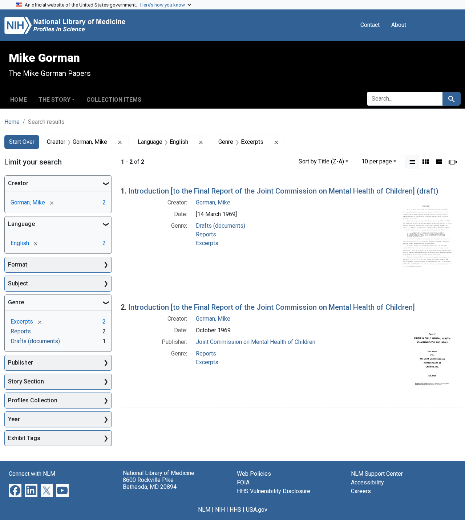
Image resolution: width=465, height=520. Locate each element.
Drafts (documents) (220, 225)
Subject (18, 283)
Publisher (20, 362)
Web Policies (254, 473)
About (398, 24)
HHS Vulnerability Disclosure (273, 491)
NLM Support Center (377, 473)
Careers (361, 491)
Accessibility (367, 482)
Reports (206, 234)
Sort (321, 161)
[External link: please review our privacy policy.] (15, 490)
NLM (204, 509)
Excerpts (207, 243)
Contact (370, 24)
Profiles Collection (32, 400)
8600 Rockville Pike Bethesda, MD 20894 (150, 483)
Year (14, 419)
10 (376, 161)
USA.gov (256, 509)
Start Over (22, 141)
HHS (235, 509)
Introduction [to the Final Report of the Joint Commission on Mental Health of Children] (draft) (283, 191)
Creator (18, 183)
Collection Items (113, 99)
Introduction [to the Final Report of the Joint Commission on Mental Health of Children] (271, 307)
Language (21, 223)
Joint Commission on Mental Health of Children (255, 341)
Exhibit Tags (24, 438)
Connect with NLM (32, 473)
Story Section (26, 381)
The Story (54, 99)
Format (17, 264)
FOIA (243, 482)
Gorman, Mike (213, 202)
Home (18, 99)
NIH (220, 509)
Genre (16, 302)
